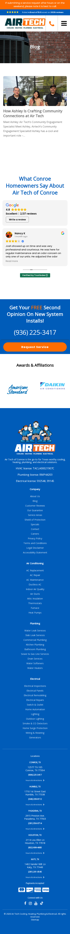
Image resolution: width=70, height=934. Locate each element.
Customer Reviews (35, 505)
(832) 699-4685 (35, 847)
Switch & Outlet (35, 704)
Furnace (35, 607)
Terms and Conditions (35, 543)
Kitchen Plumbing (35, 644)
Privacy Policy (35, 538)
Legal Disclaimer (35, 547)
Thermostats (35, 603)
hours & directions (34, 780)
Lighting (35, 714)
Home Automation (35, 709)
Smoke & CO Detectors (35, 723)
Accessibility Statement (35, 552)
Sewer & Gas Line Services (35, 653)
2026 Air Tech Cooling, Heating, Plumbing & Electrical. (32, 913)
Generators (35, 737)
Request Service (35, 347)
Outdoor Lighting (35, 718)
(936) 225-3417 (35, 332)
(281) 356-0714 (35, 823)
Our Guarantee (35, 510)
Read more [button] (12, 261)
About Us (35, 496)
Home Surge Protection (35, 728)
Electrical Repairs (35, 700)
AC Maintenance (35, 579)
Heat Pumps (35, 612)
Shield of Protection (35, 519)
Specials (35, 524)
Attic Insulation (35, 598)
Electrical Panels (35, 690)
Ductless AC (35, 584)
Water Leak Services (35, 630)
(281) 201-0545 (35, 871)
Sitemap (35, 919)
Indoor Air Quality (35, 589)
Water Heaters (35, 668)
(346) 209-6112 (35, 799)
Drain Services (35, 658)
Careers (35, 533)
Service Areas (35, 515)
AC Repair (35, 575)
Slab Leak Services (35, 635)
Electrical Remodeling (35, 695)
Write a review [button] (17, 219)
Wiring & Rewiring (35, 732)
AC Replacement (35, 570)
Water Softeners (35, 663)
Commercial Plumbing (35, 639)
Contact (35, 529)
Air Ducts (35, 593)
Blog (35, 500)
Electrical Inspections (35, 685)
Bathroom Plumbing (35, 649)
